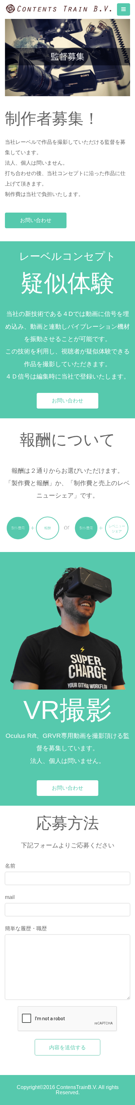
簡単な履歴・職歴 (26, 928)
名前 (10, 866)
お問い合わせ (35, 220)
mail (10, 897)
